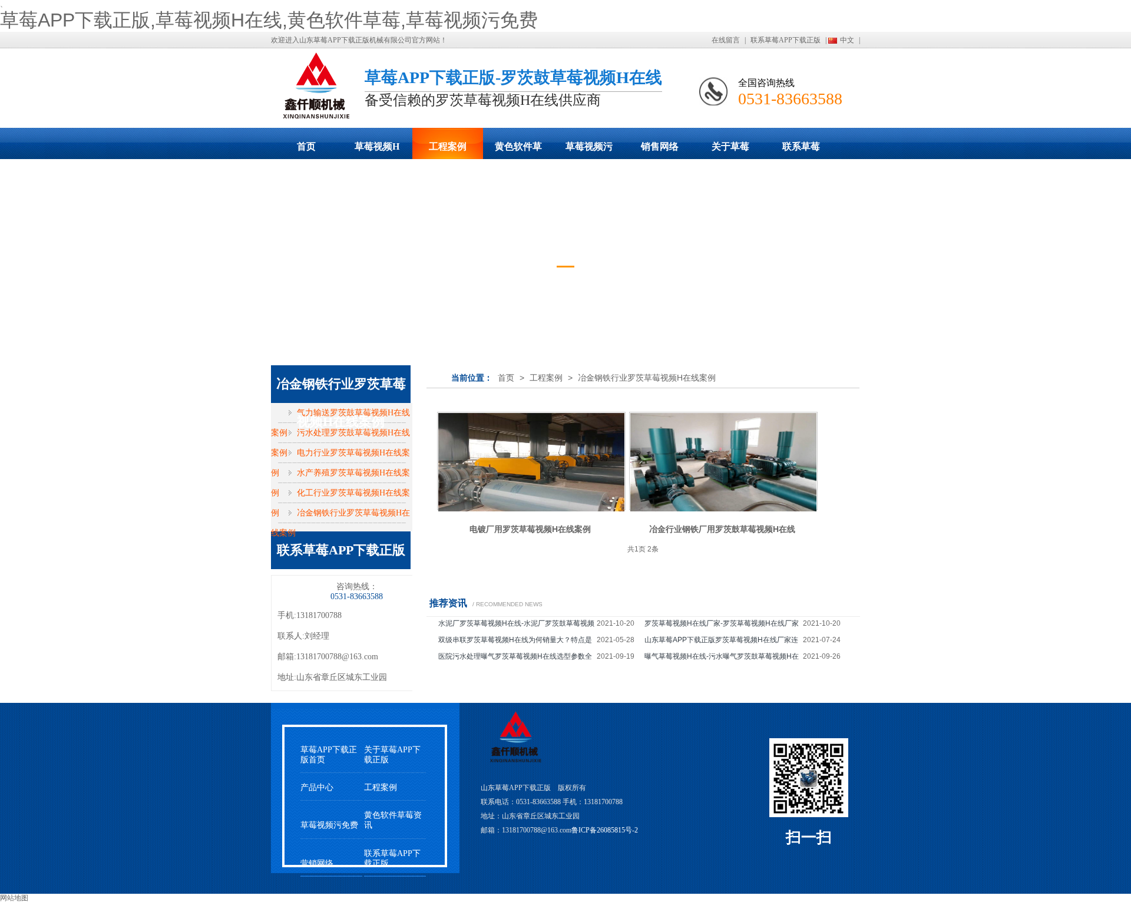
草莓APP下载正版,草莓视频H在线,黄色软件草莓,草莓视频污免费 (269, 20)
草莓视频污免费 (589, 150)
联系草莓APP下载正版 (785, 40)
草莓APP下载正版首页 (328, 754)
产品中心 (316, 787)
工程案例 (448, 146)
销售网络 (660, 146)
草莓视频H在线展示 (377, 150)
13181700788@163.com (337, 656)
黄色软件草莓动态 (518, 150)
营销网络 (316, 863)
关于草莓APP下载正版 (730, 150)
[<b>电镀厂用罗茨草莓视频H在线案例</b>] (531, 461)
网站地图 (14, 898)
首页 (306, 146)
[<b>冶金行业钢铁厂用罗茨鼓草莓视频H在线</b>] (723, 461)
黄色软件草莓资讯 (393, 820)
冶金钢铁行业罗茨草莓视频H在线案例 (647, 377)
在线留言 (726, 40)
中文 (847, 40)
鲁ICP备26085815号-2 (604, 830)
